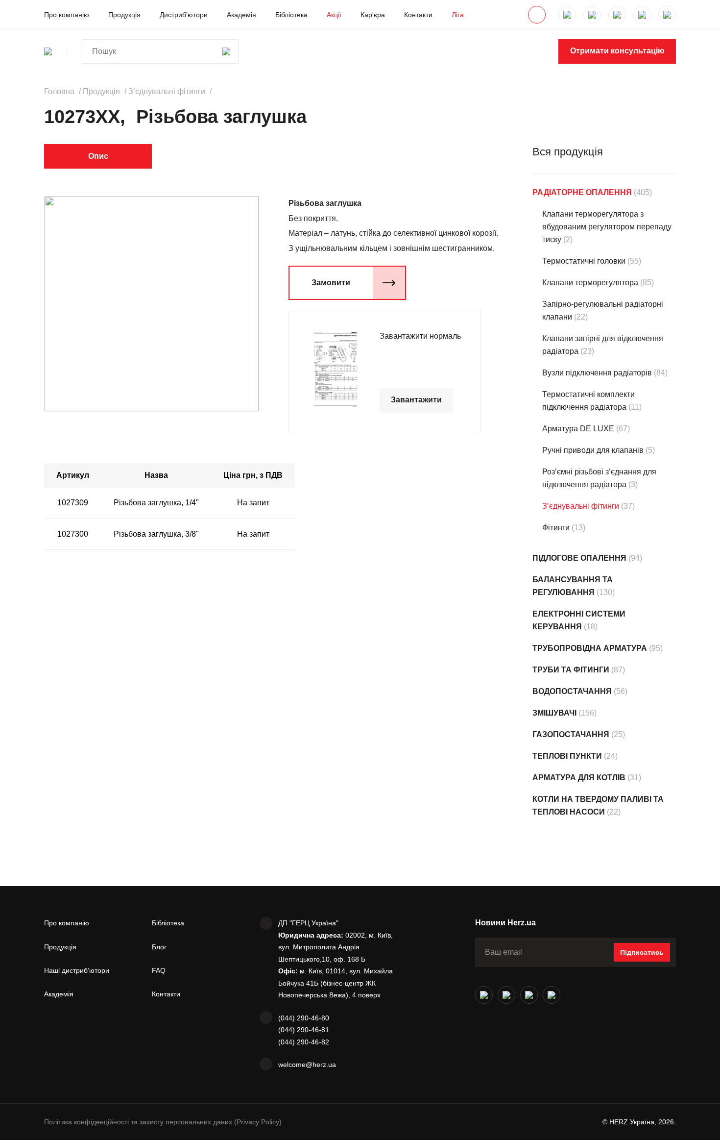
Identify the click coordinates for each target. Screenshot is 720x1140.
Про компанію (66, 15)
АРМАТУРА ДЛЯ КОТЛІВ (578, 777)
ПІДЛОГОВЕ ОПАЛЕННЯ (579, 558)
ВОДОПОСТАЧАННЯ (572, 691)
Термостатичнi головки (583, 261)
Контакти (418, 15)
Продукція (124, 15)
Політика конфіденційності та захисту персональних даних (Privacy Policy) (163, 1122)
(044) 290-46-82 (303, 1042)
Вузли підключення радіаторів (597, 373)
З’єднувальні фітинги (580, 506)
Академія (241, 15)
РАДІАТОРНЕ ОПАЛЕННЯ (582, 192)
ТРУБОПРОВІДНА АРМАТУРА (589, 648)
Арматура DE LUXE (578, 428)
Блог (159, 947)
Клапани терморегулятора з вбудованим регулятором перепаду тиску (607, 227)
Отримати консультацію (617, 51)
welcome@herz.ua (307, 1064)
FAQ (159, 970)
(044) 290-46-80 (303, 1018)
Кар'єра (372, 15)
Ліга (458, 15)
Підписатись (642, 952)
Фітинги (556, 527)
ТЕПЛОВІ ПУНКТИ (567, 756)
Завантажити (416, 400)
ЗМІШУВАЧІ (554, 713)
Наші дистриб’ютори (76, 970)
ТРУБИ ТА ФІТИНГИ (570, 670)
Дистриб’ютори (184, 15)
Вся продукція (567, 152)
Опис (98, 156)
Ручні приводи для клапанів (593, 450)
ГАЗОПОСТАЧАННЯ (570, 734)
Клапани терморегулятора (590, 282)
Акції (334, 15)
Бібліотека (291, 15)
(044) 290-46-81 (303, 1030)
